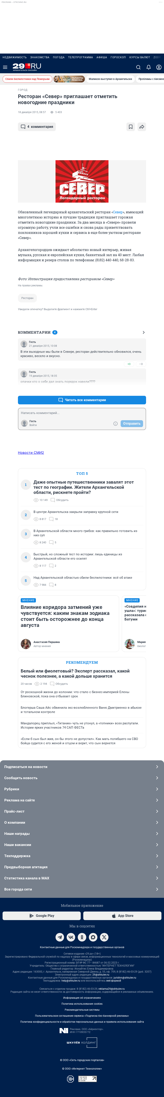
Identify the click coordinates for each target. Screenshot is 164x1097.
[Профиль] (159, 67)
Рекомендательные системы (82, 1009)
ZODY (157, 57)
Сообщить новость (20, 778)
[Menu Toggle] (5, 67)
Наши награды (17, 833)
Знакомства (40, 57)
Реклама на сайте (19, 800)
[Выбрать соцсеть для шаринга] (142, 127)
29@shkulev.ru (100, 974)
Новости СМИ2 (31, 452)
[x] (104, 937)
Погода (59, 57)
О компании (14, 822)
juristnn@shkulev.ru (125, 977)
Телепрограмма (80, 57)
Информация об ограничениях (82, 997)
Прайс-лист (14, 811)
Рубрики (11, 789)
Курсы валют (139, 57)
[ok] (82, 937)
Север (118, 212)
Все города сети (18, 889)
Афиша (102, 57)
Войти (33, 425)
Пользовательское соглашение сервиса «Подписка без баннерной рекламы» (82, 1015)
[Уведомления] (149, 67)
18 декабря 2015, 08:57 (32, 112)
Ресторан (27, 298)
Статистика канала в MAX (26, 878)
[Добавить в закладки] (130, 127)
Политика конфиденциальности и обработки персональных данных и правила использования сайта (82, 1021)
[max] (93, 937)
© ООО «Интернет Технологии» (82, 1068)
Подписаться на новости (25, 767)
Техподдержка (17, 856)
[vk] (71, 937)
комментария (40, 127)
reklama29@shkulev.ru (111, 988)
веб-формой (113, 980)
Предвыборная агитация (26, 867)
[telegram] (60, 937)
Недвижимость (15, 57)
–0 (141, 364)
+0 (128, 364)
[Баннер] (69, 79)
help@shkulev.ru (71, 980)
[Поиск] (138, 67)
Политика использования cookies (82, 1003)
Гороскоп (118, 57)
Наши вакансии (17, 845)
